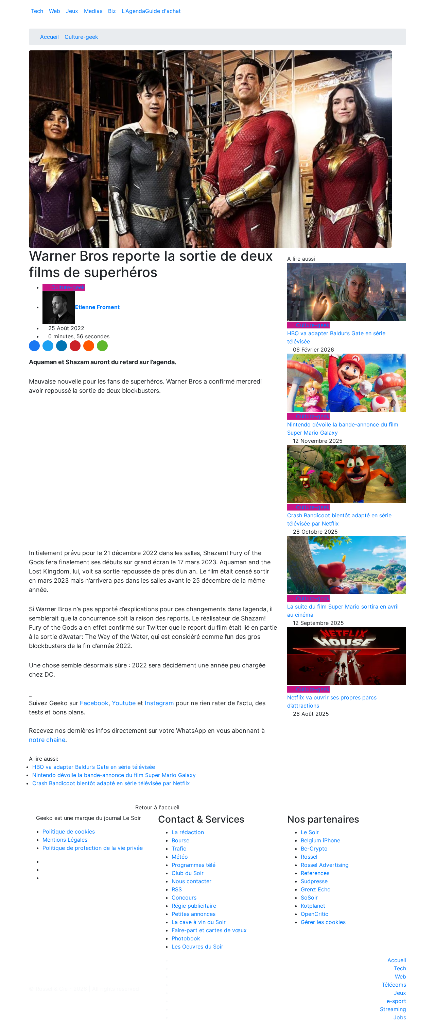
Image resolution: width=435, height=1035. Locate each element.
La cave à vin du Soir (199, 922)
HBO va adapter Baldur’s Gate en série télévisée (93, 766)
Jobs (400, 1017)
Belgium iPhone (320, 840)
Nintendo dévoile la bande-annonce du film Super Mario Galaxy (114, 775)
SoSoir (309, 897)
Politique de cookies (68, 831)
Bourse (180, 840)
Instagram (159, 703)
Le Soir (310, 832)
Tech (38, 10)
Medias (94, 10)
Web (55, 10)
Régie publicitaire (194, 905)
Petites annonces (193, 913)
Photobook (186, 938)
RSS (177, 889)
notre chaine (47, 739)
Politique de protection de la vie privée (92, 847)
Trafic (179, 848)
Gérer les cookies (323, 922)
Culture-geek (81, 36)
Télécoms (394, 984)
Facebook (94, 703)
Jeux (73, 10)
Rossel (309, 856)
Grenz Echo (316, 889)
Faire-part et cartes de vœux (209, 930)
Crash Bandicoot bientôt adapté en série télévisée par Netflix (111, 783)
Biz (113, 10)
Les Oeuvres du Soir (197, 946)
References (315, 873)
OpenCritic (314, 913)
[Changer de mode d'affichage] (402, 4)
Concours (184, 897)
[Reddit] (88, 345)
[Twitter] (47, 345)
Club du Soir (188, 873)
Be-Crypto (314, 848)
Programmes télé (193, 864)
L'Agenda (133, 10)
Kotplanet (313, 905)
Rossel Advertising (325, 864)
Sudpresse (314, 881)
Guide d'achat (163, 10)
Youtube (124, 703)
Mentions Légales (64, 839)
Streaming (393, 1009)
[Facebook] (34, 345)
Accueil (49, 36)
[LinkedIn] (61, 345)
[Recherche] (404, 12)
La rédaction (188, 832)
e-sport (396, 1001)
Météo (180, 856)
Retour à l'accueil (156, 807)
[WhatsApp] (102, 345)
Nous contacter (191, 881)
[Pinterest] (75, 345)
